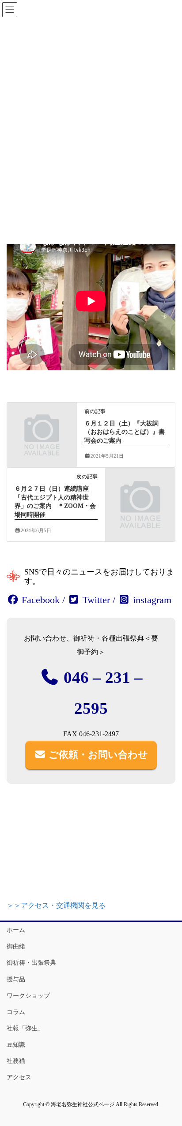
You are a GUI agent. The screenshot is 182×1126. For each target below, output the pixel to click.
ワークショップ (28, 995)
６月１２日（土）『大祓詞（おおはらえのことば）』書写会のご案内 (124, 432)
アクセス (19, 1077)
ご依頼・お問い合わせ (97, 754)
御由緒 (16, 946)
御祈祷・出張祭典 (31, 962)
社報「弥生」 (25, 1028)
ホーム (16, 930)
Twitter (95, 599)
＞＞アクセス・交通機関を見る (56, 905)
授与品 (16, 979)
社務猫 (16, 1061)
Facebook (39, 599)
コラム (16, 1012)
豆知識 (16, 1044)
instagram (150, 599)
